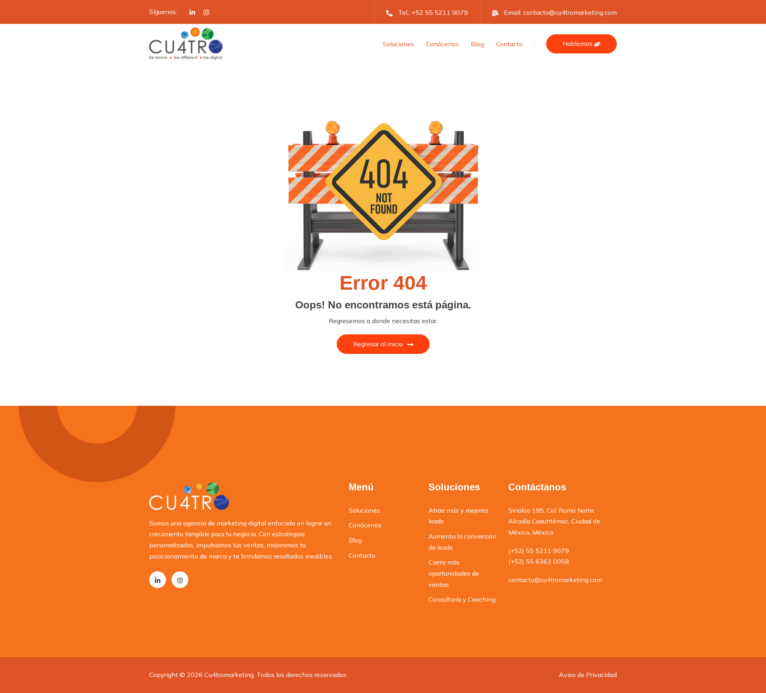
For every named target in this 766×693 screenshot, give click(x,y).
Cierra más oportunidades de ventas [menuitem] (453, 573)
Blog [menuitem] (355, 540)
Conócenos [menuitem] (365, 525)
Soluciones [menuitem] (364, 510)
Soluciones (398, 44)
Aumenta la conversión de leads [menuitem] (462, 541)
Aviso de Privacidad (588, 675)
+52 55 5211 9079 (439, 12)
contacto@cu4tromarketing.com (570, 12)
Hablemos (578, 43)
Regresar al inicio (378, 344)
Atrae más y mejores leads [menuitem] (458, 515)
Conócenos (442, 44)
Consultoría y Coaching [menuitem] (462, 599)
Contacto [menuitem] (362, 555)
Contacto (509, 44)
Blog (477, 44)
